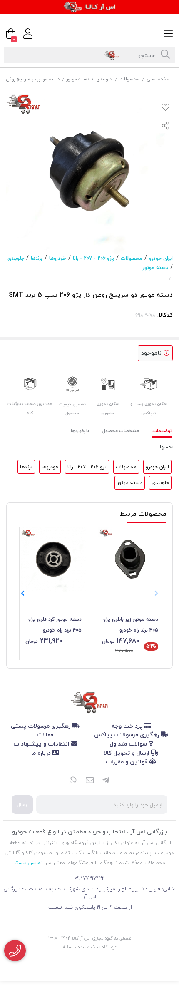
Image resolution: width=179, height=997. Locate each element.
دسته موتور (78, 79)
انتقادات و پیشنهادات (42, 743)
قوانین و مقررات (127, 761)
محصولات (129, 79)
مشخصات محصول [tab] (120, 431)
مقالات (45, 734)
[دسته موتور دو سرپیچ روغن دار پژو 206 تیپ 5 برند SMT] (89, 701)
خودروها (57, 258)
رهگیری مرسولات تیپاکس (127, 734)
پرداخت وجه (128, 726)
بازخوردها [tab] (80, 431)
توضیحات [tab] (162, 431)
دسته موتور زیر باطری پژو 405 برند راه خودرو (130, 624)
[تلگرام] (106, 781)
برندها (36, 258)
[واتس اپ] (73, 781)
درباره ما (41, 753)
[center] (165, 55)
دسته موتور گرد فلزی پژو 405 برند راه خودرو (55, 624)
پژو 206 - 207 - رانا (93, 258)
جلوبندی (104, 79)
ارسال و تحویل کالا (127, 753)
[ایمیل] (89, 781)
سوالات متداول (129, 743)
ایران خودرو (161, 258)
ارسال (22, 804)
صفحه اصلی (158, 79)
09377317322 (89, 878)
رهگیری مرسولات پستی (41, 726)
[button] (22, 593)
